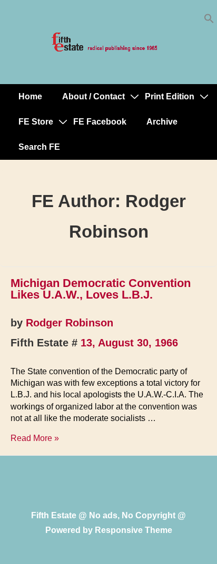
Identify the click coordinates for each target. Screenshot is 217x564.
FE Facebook (99, 121)
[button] (209, 20)
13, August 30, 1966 (129, 342)
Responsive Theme (133, 530)
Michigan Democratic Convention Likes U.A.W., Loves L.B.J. (101, 288)
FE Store (35, 121)
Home (30, 96)
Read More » (35, 438)
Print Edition (169, 96)
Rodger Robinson (69, 323)
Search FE (39, 146)
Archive (161, 121)
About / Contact (93, 96)
